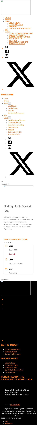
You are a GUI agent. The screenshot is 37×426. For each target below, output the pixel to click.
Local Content (10, 372)
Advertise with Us (17, 44)
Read (7, 21)
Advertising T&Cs (11, 367)
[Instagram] (6, 57)
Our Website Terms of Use (14, 370)
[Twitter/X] (20, 89)
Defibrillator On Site (18, 42)
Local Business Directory (21, 33)
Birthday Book (15, 38)
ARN (6, 421)
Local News (14, 23)
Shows (8, 19)
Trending (13, 26)
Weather (13, 40)
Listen (8, 18)
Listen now (6, 94)
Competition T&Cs (11, 365)
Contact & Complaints (12, 349)
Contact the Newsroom (19, 28)
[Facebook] (7, 53)
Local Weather (16, 25)
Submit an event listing (19, 37)
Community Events (17, 35)
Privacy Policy (10, 363)
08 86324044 (15, 405)
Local (7, 32)
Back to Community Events (16, 239)
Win (6, 30)
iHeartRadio (8, 423)
